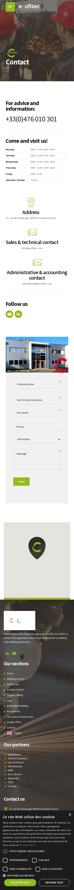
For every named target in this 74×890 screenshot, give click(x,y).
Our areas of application (20, 716)
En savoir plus (27, 845)
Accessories (13, 711)
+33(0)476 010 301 (31, 119)
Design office (14, 722)
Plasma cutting (15, 695)
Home (13, 52)
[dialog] (37, 850)
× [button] (69, 814)
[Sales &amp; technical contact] (32, 232)
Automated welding (17, 705)
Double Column (15, 689)
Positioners (13, 684)
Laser (10, 700)
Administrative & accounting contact (37, 275)
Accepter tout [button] (20, 882)
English (17, 732)
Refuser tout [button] (54, 882)
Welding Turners (15, 678)
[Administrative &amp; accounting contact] (37, 262)
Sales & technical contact (32, 242)
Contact (11, 727)
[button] (37, 548)
